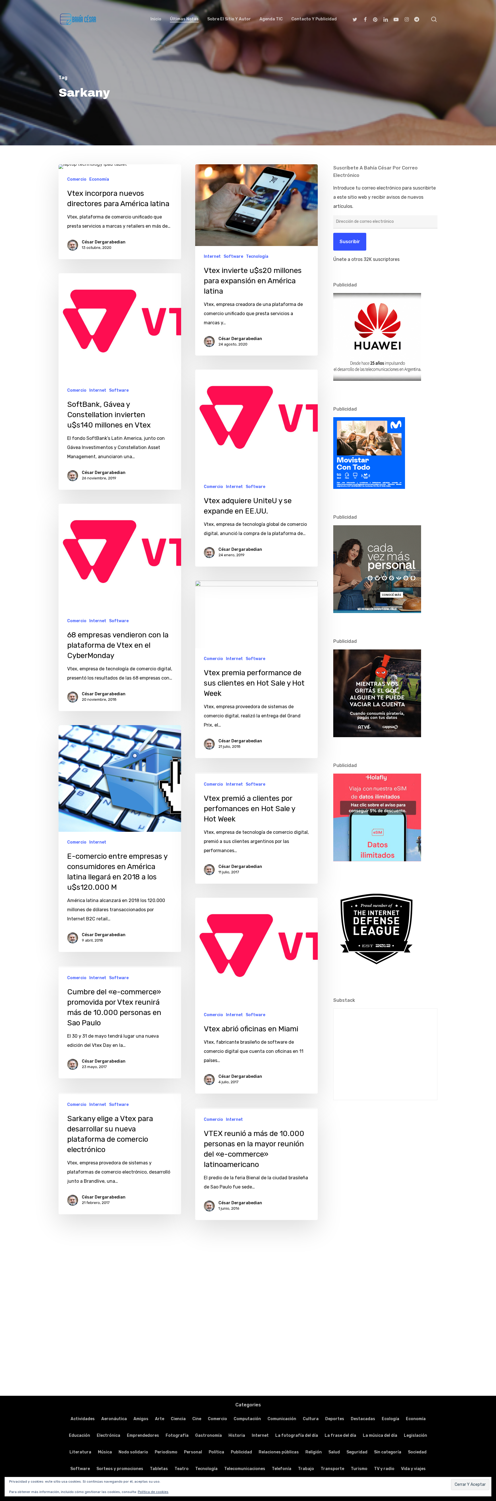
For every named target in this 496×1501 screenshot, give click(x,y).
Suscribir (350, 241)
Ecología (390, 1418)
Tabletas (159, 1468)
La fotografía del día (296, 1435)
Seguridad (356, 1452)
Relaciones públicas (279, 1452)
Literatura (80, 1452)
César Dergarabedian (103, 242)
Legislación (415, 1435)
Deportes (334, 1418)
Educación (79, 1435)
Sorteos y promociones (119, 1468)
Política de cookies (153, 1492)
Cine (196, 1418)
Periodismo (166, 1452)
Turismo (359, 1468)
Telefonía (281, 1468)
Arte (159, 1418)
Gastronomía (208, 1435)
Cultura (311, 1418)
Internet (212, 256)
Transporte (332, 1468)
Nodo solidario (133, 1452)
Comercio (76, 179)
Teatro (182, 1468)
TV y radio (384, 1468)
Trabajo (306, 1468)
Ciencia (178, 1418)
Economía (99, 179)
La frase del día (340, 1435)
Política (216, 1452)
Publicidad (241, 1452)
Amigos (140, 1418)
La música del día (380, 1435)
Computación (247, 1418)
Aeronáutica (114, 1418)
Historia (236, 1435)
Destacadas (363, 1418)
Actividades (83, 1418)
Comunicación (282, 1418)
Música (105, 1452)
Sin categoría (387, 1452)
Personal (193, 1452)
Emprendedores (143, 1435)
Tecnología (257, 256)
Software (233, 256)
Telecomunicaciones (244, 1468)
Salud (334, 1452)
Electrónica (108, 1435)
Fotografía (177, 1435)
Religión (313, 1452)
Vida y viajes (413, 1468)
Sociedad (417, 1452)
